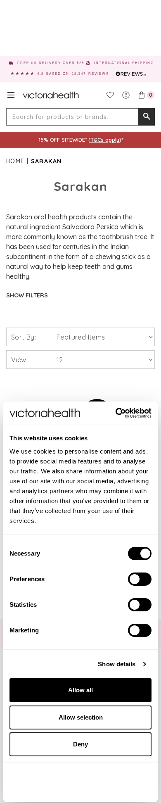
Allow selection (81, 717)
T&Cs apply (104, 139)
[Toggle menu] (11, 95)
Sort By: (23, 337)
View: (19, 360)
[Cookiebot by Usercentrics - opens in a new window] (116, 413)
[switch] (140, 579)
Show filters (27, 295)
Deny (80, 744)
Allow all (80, 690)
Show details (116, 664)
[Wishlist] (110, 95)
